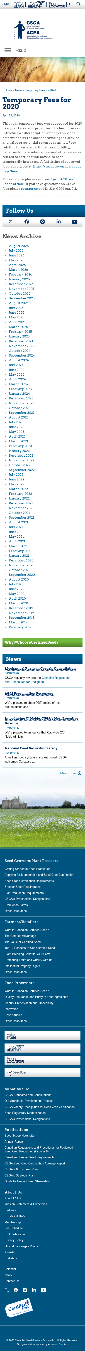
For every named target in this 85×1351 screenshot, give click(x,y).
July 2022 (16, 474)
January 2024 (19, 393)
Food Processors (19, 983)
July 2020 (16, 584)
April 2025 (17, 322)
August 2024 (19, 360)
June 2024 (16, 370)
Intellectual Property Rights (22, 966)
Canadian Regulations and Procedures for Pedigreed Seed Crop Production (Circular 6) (39, 1149)
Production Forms (16, 905)
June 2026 (16, 255)
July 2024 (16, 365)
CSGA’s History (15, 1216)
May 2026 (16, 260)
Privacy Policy (14, 1240)
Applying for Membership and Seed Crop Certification (39, 874)
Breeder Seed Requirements (23, 886)
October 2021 (19, 512)
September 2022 (22, 470)
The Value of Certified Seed (23, 942)
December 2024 (21, 341)
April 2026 (17, 265)
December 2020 (21, 560)
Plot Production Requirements (24, 893)
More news (68, 773)
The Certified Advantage (20, 936)
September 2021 (21, 517)
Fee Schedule (14, 1228)
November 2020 (21, 565)
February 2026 (20, 274)
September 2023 (22, 412)
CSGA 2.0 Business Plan (21, 1169)
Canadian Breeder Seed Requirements (30, 1157)
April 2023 (17, 436)
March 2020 (18, 603)
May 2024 (16, 374)
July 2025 (16, 308)
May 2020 (16, 594)
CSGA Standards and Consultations (28, 1095)
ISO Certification (15, 1234)
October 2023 (19, 408)
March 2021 (18, 546)
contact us (29, 188)
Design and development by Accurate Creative (42, 1344)
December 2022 (21, 455)
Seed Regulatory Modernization (25, 1113)
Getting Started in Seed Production (27, 869)
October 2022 (19, 465)
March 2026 (18, 269)
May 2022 (16, 484)
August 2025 (19, 303)
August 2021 (18, 522)
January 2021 (19, 555)
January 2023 (19, 451)
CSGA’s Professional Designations (27, 899)
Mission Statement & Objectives (26, 1204)
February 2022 (20, 493)
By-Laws (10, 1210)
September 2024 (22, 355)
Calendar (10, 1269)
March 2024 (18, 384)
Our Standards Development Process (29, 1100)
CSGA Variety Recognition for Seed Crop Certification (40, 1107)
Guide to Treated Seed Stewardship (28, 1181)
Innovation (11, 1009)
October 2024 (20, 350)
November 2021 (21, 508)
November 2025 (21, 288)
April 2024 (17, 379)
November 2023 (21, 403)
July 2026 (16, 250)
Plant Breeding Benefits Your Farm (27, 954)
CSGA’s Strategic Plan (19, 1175)
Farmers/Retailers (21, 922)
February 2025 (20, 331)
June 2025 (16, 312)
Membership (13, 1222)
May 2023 (16, 431)
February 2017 (20, 627)
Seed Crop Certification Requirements (29, 881)
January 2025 (19, 336)
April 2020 (17, 598)
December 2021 (21, 503)
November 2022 (21, 460)
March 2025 (18, 327)
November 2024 (21, 346)
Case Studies (13, 1015)
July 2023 (16, 422)
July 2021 (16, 527)
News (18, 90)
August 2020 (19, 579)
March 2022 (18, 489)
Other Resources (16, 911)
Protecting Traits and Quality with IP (28, 960)
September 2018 (21, 617)
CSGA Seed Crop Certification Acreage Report (35, 1163)
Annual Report (14, 1141)
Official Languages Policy (21, 1246)
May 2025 (16, 317)
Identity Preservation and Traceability (29, 1003)
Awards (9, 1252)
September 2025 (22, 298)
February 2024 (20, 389)
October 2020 (20, 570)
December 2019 (21, 608)
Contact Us (12, 1281)
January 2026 (19, 279)
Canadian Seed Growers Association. (35, 1340)
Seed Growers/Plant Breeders (31, 861)
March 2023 (18, 441)
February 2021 (20, 551)
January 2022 (19, 498)
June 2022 (16, 479)
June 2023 (16, 427)
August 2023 (19, 417)
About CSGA (13, 1198)
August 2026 (19, 246)
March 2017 (18, 622)
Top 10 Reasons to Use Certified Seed (30, 948)
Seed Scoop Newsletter (20, 1135)
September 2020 (22, 574)
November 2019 (21, 613)
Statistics (11, 1258)
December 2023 (21, 398)
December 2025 (21, 284)
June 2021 (16, 532)
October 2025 (19, 293)
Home (8, 90)
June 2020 (16, 589)
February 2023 (20, 446)
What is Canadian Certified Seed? (27, 930)
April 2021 (17, 541)
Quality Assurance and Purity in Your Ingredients (36, 997)
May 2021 (16, 536)
